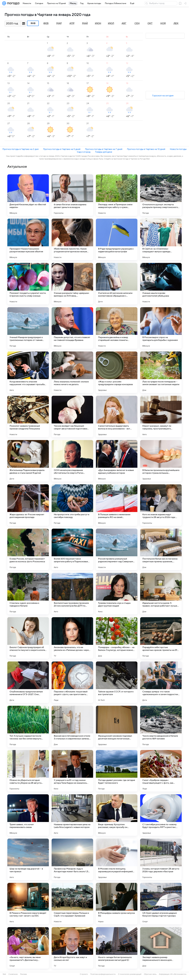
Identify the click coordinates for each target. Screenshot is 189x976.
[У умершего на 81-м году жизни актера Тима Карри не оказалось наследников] (72, 771)
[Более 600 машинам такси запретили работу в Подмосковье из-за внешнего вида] (72, 549)
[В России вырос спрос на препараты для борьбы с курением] (161, 328)
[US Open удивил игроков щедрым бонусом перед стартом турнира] (161, 903)
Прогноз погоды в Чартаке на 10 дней (146, 149)
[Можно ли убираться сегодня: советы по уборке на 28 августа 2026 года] (28, 771)
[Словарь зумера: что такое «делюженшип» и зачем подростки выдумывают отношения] (161, 682)
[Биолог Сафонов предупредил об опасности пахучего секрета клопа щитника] (28, 638)
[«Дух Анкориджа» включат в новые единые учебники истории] (116, 461)
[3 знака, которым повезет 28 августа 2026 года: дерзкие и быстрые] (161, 859)
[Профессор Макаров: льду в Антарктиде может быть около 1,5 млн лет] (72, 859)
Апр (71, 23)
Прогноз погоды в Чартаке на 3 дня (20, 149)
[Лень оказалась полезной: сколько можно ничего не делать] (72, 372)
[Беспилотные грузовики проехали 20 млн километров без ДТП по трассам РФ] (72, 593)
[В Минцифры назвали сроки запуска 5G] (116, 903)
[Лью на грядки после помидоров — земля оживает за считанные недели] (161, 372)
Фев (46, 23)
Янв (33, 23)
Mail (4, 974)
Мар (59, 23)
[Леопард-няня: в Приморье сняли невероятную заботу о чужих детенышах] (116, 195)
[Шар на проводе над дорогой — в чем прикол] (28, 859)
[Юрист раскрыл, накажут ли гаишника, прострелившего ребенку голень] (161, 416)
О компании (13, 974)
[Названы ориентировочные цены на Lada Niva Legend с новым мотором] (72, 815)
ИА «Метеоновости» (178, 974)
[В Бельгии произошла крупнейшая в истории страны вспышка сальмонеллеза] (161, 461)
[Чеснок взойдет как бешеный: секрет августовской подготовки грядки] (72, 416)
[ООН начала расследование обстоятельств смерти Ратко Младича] (72, 461)
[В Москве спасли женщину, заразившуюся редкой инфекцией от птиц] (116, 859)
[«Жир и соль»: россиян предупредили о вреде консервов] (116, 372)
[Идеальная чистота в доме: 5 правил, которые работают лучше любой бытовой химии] (161, 593)
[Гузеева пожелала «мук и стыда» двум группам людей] (116, 593)
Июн (98, 23)
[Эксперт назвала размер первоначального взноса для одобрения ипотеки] (161, 948)
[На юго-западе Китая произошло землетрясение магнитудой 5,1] (116, 948)
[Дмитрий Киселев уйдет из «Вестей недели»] (28, 195)
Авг (124, 23)
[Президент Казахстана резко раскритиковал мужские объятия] (28, 239)
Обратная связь (150, 974)
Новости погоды (178, 149)
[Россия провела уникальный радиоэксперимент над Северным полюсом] (116, 549)
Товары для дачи (103, 152)
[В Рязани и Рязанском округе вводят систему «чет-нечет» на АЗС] (28, 903)
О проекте (84, 974)
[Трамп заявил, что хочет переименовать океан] (28, 815)
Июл (111, 23)
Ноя (163, 23)
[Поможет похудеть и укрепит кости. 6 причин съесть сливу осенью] (28, 283)
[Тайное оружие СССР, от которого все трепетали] (116, 682)
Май (85, 23)
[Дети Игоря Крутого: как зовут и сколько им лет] (72, 948)
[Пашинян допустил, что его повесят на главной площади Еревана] (72, 328)
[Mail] (4, 3)
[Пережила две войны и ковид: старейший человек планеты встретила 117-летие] (116, 328)
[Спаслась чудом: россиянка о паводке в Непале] (28, 593)
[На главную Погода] (12, 3)
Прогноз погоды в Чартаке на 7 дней (103, 149)
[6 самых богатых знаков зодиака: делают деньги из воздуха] (72, 195)
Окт (149, 23)
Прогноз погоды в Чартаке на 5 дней (61, 149)
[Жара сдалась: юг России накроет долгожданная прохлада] (28, 505)
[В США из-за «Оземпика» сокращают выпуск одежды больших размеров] (161, 239)
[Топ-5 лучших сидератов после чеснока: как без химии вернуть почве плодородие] (28, 726)
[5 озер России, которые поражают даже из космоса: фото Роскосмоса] (28, 549)
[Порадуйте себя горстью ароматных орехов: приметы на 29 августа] (161, 638)
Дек (176, 23)
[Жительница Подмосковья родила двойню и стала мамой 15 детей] (28, 461)
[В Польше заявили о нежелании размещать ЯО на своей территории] (116, 505)
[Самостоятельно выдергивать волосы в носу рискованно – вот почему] (116, 416)
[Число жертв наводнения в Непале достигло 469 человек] (161, 726)
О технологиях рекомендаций (129, 974)
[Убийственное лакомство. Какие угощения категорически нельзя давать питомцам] (72, 239)
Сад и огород (83, 152)
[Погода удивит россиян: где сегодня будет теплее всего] (116, 771)
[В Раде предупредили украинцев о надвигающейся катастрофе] (116, 239)
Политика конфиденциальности (103, 974)
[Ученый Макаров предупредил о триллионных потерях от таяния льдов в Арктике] (28, 328)
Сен (137, 23)
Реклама (23, 974)
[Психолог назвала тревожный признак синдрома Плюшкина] (28, 416)
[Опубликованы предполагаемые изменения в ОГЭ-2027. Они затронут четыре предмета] (28, 682)
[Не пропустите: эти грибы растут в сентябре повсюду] (72, 505)
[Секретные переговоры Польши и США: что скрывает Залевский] (72, 903)
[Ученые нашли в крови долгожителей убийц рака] (161, 283)
